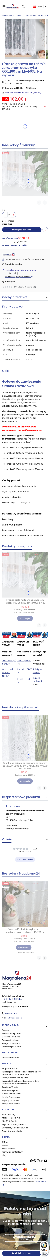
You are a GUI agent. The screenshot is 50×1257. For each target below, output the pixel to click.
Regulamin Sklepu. (10, 1040)
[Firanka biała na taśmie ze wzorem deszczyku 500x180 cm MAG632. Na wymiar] (25, 173)
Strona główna (8, 15)
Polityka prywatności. (11, 1043)
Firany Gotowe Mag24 (12, 1131)
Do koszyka (25, 618)
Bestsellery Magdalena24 (14, 1127)
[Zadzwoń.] (9, 635)
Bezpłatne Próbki (9, 1068)
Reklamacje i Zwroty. (11, 1046)
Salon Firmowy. (9, 1148)
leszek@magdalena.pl (17, 828)
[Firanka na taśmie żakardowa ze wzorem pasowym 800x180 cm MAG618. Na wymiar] (25, 738)
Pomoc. (5, 1030)
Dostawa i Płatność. (11, 1036)
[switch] (44, 1253)
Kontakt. (6, 1145)
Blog (4, 1155)
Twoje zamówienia (10, 1057)
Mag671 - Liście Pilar (11, 1118)
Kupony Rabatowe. (10, 1100)
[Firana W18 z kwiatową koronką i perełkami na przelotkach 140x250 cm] (25, 904)
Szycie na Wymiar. (10, 1087)
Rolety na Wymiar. (10, 1090)
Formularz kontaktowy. (12, 1152)
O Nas (5, 1142)
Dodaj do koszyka (21, 229)
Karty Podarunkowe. (11, 1103)
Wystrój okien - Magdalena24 (38, 15)
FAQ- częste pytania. (12, 1033)
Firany (19, 15)
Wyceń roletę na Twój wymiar (25, 1237)
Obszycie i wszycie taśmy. (7, 672)
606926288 (11, 825)
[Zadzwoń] (40, 635)
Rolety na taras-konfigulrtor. (15, 1077)
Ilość (4, 210)
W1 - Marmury (8, 1114)
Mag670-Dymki (9, 1121)
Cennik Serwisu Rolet (11, 1093)
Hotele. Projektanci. (11, 1097)
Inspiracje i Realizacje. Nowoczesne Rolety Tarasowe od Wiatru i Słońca (21, 1073)
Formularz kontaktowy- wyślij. (14, 245)
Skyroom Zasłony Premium (14, 1124)
